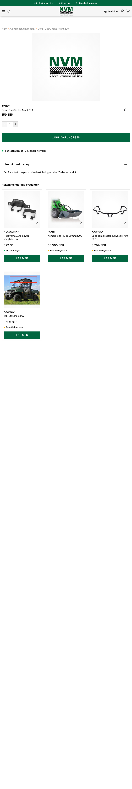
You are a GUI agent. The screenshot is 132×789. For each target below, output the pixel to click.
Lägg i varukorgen (66, 137)
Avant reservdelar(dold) (22, 28)
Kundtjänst (113, 11)
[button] (128, 11)
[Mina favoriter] (122, 11)
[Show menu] (3, 11)
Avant (5, 106)
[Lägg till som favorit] (125, 110)
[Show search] (9, 11)
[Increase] (15, 124)
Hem (4, 28)
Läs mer (22, 258)
